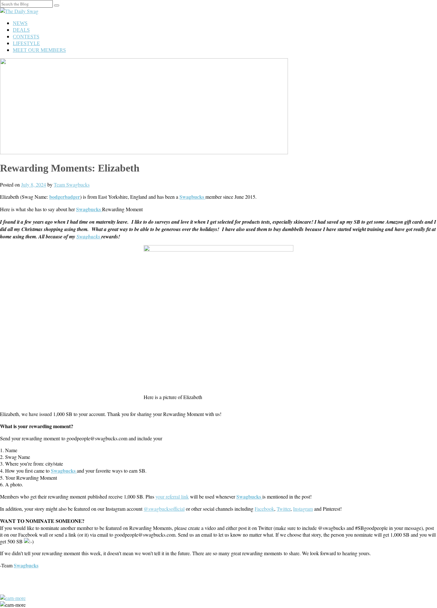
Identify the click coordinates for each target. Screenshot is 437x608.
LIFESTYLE (26, 43)
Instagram (303, 508)
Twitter (283, 508)
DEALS (21, 30)
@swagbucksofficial (164, 508)
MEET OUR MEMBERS (39, 50)
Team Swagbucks (72, 184)
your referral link (172, 496)
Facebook (264, 508)
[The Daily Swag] (19, 11)
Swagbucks (88, 236)
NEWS (20, 23)
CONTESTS (26, 36)
